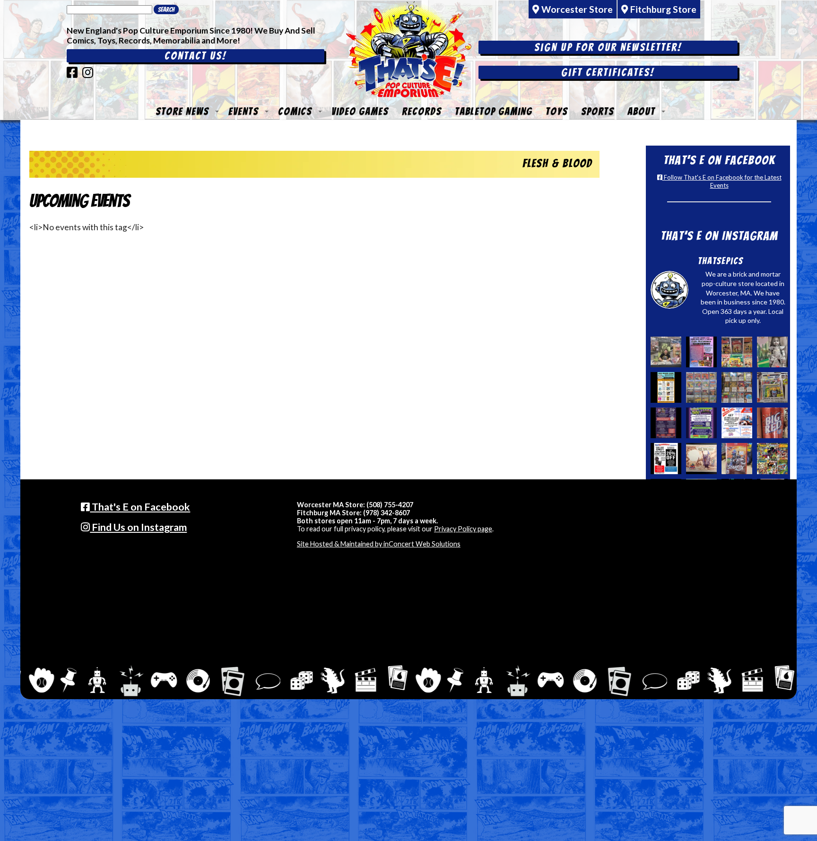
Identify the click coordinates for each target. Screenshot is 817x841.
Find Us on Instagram (138, 527)
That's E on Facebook (140, 507)
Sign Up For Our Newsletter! (608, 47)
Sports (597, 111)
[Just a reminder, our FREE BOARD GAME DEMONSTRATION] (666, 387)
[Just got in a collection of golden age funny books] (736, 352)
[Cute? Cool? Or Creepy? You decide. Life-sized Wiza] (772, 352)
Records (422, 111)
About (641, 111)
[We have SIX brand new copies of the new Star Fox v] (736, 458)
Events (243, 111)
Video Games (360, 111)
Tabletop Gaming (493, 111)
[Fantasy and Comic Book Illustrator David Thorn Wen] (701, 458)
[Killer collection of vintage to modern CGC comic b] (701, 387)
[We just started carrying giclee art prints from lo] (772, 387)
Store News (182, 111)
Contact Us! (195, 55)
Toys (557, 111)
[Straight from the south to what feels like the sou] (772, 422)
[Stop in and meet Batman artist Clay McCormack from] (666, 352)
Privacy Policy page (463, 529)
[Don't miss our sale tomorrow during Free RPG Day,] (666, 458)
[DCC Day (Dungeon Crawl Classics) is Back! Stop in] (666, 422)
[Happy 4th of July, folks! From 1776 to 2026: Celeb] (736, 422)
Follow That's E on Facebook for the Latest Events (722, 181)
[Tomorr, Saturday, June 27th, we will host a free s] (772, 458)
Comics (295, 111)
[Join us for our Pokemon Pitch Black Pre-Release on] (701, 422)
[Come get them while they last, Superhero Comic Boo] (736, 387)
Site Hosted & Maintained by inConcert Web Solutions (379, 544)
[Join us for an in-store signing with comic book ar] (701, 352)
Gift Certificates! (607, 72)
